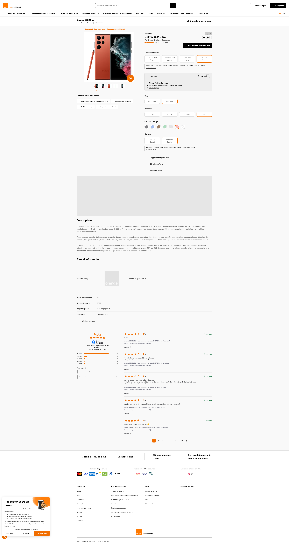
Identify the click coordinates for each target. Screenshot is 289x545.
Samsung (80, 500)
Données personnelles (119, 504)
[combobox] (132, 5)
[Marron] (159, 127)
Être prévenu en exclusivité (199, 45)
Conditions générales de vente (122, 512)
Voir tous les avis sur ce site (97, 349)
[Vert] (165, 127)
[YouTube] (203, 492)
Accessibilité (115, 516)
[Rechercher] (173, 5)
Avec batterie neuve (84, 508)
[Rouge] (177, 127)
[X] (197, 492)
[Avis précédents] (150, 440)
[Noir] (146, 127)
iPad (78, 495)
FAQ (146, 500)
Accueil (78, 29)
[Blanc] (183, 127)
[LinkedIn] (192, 492)
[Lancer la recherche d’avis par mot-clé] (117, 377)
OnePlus (80, 521)
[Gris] (171, 127)
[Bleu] (153, 127)
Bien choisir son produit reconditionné (124, 495)
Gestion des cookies (118, 508)
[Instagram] (186, 492)
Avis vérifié (209, 333)
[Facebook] (181, 492)
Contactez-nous (151, 491)
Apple (79, 491)
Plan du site (149, 504)
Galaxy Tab (81, 504)
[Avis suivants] (186, 440)
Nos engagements (117, 491)
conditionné (15, 7)
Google (79, 516)
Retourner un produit (152, 495)
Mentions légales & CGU (120, 500)
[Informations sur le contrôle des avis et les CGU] (108, 345)
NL (284, 13)
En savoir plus (151, 68)
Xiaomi (79, 512)
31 (182, 441)
